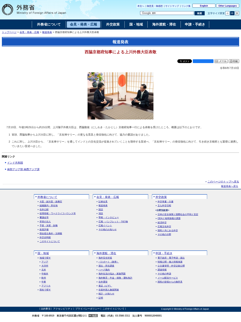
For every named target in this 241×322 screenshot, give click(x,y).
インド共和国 (15, 162)
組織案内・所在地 (49, 205)
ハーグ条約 (104, 270)
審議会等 (44, 217)
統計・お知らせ (106, 294)
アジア (44, 262)
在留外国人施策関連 (108, 290)
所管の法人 (45, 221)
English (204, 6)
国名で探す (45, 290)
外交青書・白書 (165, 201)
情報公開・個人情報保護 (170, 262)
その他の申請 (164, 274)
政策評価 (44, 229)
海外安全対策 (105, 258)
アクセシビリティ (63, 308)
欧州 (43, 278)
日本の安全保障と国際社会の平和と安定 (178, 214)
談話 (100, 209)
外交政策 (161, 197)
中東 (43, 282)
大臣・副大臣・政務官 (51, 201)
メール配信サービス (168, 278)
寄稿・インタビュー (108, 217)
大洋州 (44, 266)
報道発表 (47, 32)
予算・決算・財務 (49, 225)
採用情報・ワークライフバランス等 (58, 213)
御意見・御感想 (155, 6)
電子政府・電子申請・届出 (171, 258)
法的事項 (45, 308)
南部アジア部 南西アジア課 (23, 169)
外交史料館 (45, 237)
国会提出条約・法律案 (51, 233)
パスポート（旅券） (108, 262)
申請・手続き (164, 253)
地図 (94, 315)
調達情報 (162, 270)
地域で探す (45, 258)
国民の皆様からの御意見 (170, 282)
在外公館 (44, 209)
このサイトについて (50, 241)
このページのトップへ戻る (223, 181)
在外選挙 (103, 282)
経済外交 (162, 222)
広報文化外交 (164, 226)
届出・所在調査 (106, 266)
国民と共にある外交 (168, 230)
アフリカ (45, 286)
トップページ (9, 32)
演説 (100, 213)
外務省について (47, 197)
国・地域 (43, 253)
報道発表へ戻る (229, 186)
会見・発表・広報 (29, 32)
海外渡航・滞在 (106, 253)
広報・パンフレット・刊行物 (113, 221)
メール (223, 61)
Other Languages (227, 6)
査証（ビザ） (105, 286)
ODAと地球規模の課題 (169, 218)
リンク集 (186, 6)
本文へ (140, 6)
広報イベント (105, 225)
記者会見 (103, 201)
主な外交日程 (164, 205)
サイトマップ (172, 6)
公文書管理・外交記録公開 (171, 266)
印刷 (235, 61)
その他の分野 (164, 234)
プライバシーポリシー (87, 308)
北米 (43, 270)
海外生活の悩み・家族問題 (112, 274)
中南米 (44, 274)
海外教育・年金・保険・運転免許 (115, 278)
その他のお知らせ (107, 229)
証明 (100, 298)
